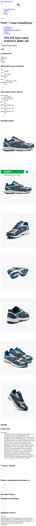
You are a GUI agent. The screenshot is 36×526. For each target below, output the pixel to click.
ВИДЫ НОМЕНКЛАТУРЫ (12, 30)
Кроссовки (7, 33)
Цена (2, 60)
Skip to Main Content (7, 1)
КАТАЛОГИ (8, 28)
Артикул (3, 57)
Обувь (6, 32)
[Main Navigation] (1, 3)
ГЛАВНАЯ (7, 27)
